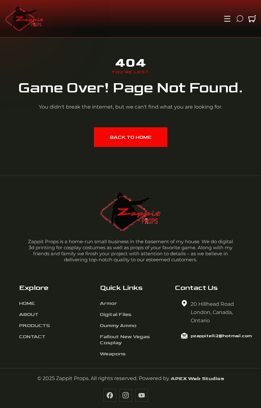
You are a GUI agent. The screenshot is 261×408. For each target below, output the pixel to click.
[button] (227, 19)
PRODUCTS (34, 326)
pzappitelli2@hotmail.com (221, 335)
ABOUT (29, 314)
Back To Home (131, 137)
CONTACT (32, 337)
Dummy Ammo (118, 326)
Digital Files (115, 314)
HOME (27, 303)
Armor (108, 303)
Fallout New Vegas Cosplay (125, 340)
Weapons (113, 354)
